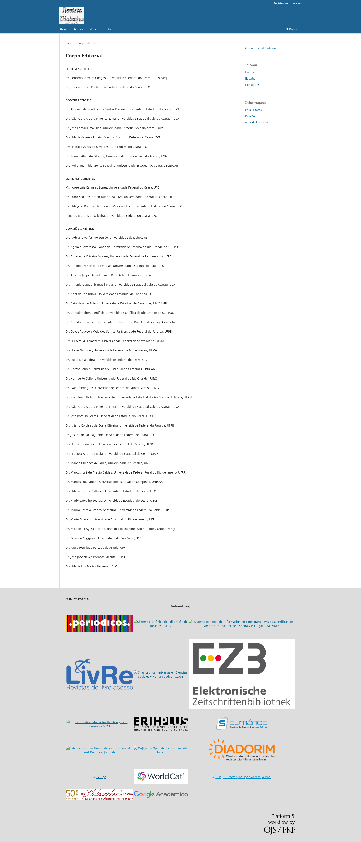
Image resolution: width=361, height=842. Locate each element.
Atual (63, 29)
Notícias (95, 29)
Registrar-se (280, 3)
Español (250, 78)
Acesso (297, 3)
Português (252, 85)
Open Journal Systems (260, 48)
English (250, 72)
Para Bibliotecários (256, 122)
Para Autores (253, 116)
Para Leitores (253, 110)
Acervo (78, 29)
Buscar (293, 29)
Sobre (111, 29)
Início (69, 43)
